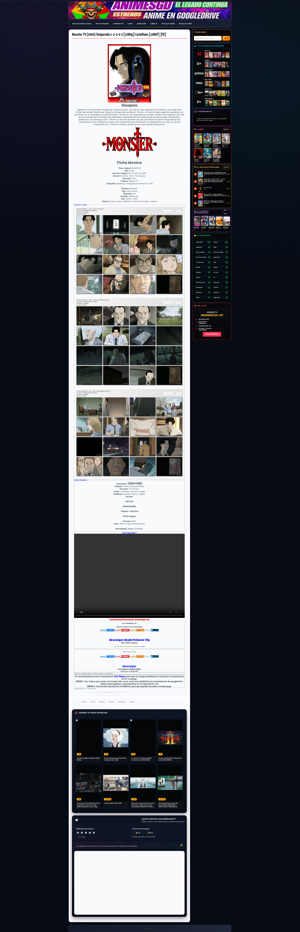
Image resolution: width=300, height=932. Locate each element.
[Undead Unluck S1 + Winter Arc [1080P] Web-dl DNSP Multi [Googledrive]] (219, 64)
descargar (129, 666)
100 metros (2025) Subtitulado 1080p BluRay (88, 759)
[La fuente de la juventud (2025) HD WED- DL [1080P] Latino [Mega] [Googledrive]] (211, 93)
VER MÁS (226, 129)
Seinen (132, 702)
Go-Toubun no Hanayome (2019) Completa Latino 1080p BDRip (141, 759)
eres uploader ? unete (81, 24)
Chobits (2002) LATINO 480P (113, 803)
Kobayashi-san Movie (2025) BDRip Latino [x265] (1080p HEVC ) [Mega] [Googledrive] (215, 173)
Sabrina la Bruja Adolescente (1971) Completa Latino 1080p (115, 759)
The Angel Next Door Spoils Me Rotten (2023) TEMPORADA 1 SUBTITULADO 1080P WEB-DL (168, 805)
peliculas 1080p (185, 24)
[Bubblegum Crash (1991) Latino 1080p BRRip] (223, 55)
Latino (130, 24)
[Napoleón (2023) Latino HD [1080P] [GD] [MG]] (227, 93)
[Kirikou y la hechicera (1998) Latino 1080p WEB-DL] (223, 74)
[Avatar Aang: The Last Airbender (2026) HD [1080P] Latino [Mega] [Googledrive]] (207, 103)
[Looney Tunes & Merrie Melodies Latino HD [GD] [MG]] (223, 84)
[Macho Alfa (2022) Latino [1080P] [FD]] (227, 103)
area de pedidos (102, 24)
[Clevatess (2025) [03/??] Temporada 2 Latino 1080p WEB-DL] (215, 55)
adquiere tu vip (208, 187)
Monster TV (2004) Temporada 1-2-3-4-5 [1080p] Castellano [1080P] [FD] (119, 34)
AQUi (143, 646)
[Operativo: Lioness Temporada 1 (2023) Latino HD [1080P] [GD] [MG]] (219, 103)
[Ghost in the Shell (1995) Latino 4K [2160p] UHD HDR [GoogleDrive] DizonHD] (219, 84)
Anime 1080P (141, 24)
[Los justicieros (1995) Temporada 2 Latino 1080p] (215, 74)
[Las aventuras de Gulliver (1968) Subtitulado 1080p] (227, 55)
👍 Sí (138, 833)
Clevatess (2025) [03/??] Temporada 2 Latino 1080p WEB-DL (170, 759)
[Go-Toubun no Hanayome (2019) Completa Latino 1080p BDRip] (211, 55)
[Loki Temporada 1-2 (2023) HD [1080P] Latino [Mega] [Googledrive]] (227, 64)
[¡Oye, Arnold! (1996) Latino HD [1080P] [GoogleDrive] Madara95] (211, 103)
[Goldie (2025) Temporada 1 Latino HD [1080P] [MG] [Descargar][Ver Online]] (223, 93)
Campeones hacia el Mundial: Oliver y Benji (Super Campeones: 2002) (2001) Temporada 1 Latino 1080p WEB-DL (88, 805)
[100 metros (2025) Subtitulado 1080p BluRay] (207, 55)
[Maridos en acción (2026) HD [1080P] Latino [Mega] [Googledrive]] (211, 84)
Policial (111, 702)
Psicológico (122, 702)
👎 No (150, 833)
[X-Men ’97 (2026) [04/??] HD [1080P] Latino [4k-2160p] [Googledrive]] (211, 64)
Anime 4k (153, 24)
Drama (84, 702)
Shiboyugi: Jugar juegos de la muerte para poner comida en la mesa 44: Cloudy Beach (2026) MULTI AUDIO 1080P (143, 805)
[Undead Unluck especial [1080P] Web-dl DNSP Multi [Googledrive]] (215, 64)
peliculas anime (168, 24)
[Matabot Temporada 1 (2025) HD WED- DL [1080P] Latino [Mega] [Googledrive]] (215, 93)
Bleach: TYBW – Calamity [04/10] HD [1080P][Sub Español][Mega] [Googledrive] (215, 195)
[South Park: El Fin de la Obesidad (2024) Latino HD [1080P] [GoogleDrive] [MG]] (223, 103)
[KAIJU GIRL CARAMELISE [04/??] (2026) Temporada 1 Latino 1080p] (219, 55)
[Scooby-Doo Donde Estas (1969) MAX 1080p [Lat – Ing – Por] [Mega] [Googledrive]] (227, 84)
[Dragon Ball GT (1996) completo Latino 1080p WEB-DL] (207, 74)
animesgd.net (150, 10)
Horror (93, 702)
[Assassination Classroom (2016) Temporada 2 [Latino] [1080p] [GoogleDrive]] (207, 84)
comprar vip (118, 24)
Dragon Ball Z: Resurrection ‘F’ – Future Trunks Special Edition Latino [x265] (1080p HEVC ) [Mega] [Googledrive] (214, 180)
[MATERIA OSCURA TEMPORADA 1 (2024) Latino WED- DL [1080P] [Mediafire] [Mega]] (207, 93)
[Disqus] (129, 882)
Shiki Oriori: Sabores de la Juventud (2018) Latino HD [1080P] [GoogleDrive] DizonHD (214, 202)
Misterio (102, 702)
